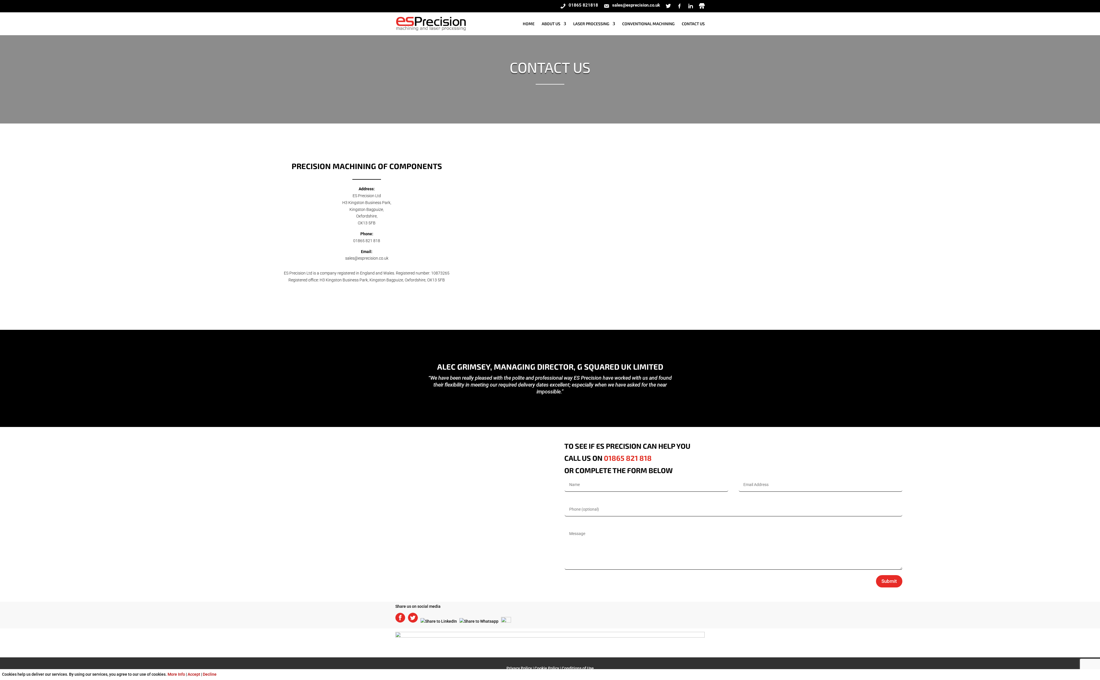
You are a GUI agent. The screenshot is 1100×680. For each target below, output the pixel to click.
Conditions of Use (578, 668)
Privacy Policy (519, 668)
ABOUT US (551, 24)
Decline (210, 674)
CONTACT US (693, 24)
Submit (889, 581)
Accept (194, 674)
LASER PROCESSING (591, 24)
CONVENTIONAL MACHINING (648, 24)
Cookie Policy (547, 668)
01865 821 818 (366, 240)
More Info (176, 674)
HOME (529, 24)
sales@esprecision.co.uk (366, 258)
